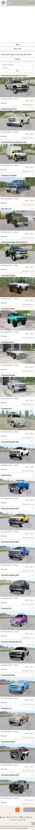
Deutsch (24, 817)
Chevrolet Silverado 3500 (10, 442)
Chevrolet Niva (6, 408)
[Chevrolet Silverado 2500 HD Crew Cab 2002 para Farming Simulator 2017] (17, 87)
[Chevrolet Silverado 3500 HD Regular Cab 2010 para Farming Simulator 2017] (17, 254)
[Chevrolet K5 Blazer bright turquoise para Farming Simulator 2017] (17, 320)
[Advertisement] (17, 24)
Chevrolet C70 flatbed (9, 175)
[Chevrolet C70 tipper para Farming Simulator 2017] (17, 220)
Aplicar (17, 71)
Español (30, 817)
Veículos (16, 98)
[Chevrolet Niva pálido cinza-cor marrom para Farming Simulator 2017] (17, 420)
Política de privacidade (22, 828)
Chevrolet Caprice (7, 342)
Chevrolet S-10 (6, 708)
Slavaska (4, 103)
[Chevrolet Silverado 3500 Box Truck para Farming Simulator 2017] (17, 154)
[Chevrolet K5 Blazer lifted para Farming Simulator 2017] (17, 287)
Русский (4, 817)
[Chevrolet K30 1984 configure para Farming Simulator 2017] (17, 487)
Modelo (17, 59)
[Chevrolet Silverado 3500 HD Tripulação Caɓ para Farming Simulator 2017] (17, 553)
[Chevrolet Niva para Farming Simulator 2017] (17, 620)
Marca (17, 44)
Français (17, 817)
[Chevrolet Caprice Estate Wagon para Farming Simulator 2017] (17, 354)
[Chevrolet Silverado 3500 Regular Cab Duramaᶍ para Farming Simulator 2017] (17, 520)
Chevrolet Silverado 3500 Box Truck (14, 142)
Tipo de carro (17, 49)
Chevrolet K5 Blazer (8, 275)
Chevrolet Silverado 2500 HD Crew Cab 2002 (15, 75)
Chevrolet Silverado (8, 375)
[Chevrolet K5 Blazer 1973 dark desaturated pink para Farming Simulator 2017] (17, 753)
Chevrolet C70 (6, 209)
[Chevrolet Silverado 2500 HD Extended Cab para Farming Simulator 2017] (17, 787)
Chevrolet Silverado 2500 (10, 775)
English (10, 817)
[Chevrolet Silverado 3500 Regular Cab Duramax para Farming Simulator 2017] (17, 587)
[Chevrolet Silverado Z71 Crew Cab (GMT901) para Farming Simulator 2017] (17, 387)
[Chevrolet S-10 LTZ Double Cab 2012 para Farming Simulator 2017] (17, 720)
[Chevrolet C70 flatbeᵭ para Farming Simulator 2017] (17, 187)
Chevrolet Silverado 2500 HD (11, 641)
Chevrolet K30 (6, 475)
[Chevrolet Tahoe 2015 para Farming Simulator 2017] (17, 121)
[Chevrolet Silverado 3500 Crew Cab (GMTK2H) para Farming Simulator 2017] (17, 454)
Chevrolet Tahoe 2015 (9, 109)
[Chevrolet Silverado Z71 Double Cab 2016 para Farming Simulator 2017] (17, 687)
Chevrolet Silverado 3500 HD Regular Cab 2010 (15, 242)
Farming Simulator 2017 (7, 98)
